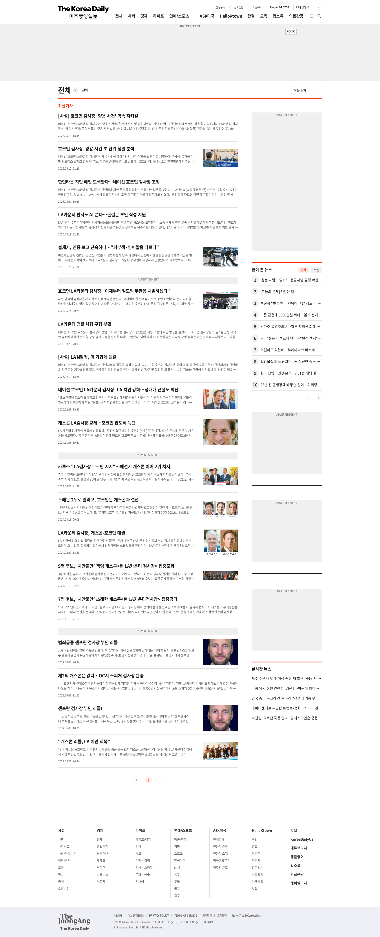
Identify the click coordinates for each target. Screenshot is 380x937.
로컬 (316, 270)
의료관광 (296, 16)
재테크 (101, 860)
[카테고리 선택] (75, 90)
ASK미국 (207, 16)
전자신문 (238, 7)
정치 (61, 874)
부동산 (101, 867)
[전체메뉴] (311, 16)
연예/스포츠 (179, 16)
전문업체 (257, 867)
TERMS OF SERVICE (185, 915)
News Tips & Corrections (246, 915)
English (256, 7)
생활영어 (297, 856)
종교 (138, 853)
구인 (255, 839)
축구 (177, 895)
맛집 (255, 888)
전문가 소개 (220, 853)
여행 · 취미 (142, 860)
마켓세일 (257, 881)
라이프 (158, 16)
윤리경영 (207, 915)
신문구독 (220, 7)
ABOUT (118, 915)
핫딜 (251, 16)
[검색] (319, 16)
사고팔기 (257, 874)
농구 (177, 874)
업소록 (278, 16)
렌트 (255, 846)
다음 (318, 397)
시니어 (139, 881)
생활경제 (102, 846)
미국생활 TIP (221, 860)
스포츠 (178, 853)
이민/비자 (64, 860)
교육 (263, 16)
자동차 (101, 881)
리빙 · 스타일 (144, 867)
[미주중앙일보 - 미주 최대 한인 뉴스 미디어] (83, 12)
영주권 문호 (220, 867)
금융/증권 (103, 853)
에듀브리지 (298, 847)
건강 (138, 846)
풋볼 (177, 881)
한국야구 (180, 860)
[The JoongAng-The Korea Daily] (74, 921)
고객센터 (222, 915)
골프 (177, 888)
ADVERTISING (136, 915)
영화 (177, 846)
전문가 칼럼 (220, 846)
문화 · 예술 (142, 874)
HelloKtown (231, 16)
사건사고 (63, 846)
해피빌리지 (298, 883)
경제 (144, 16)
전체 (118, 16)
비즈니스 (102, 874)
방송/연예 (180, 839)
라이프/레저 (143, 839)
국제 (61, 881)
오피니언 (63, 888)
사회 (131, 16)
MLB (177, 867)
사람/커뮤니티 (67, 853)
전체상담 (219, 839)
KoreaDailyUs (301, 839)
